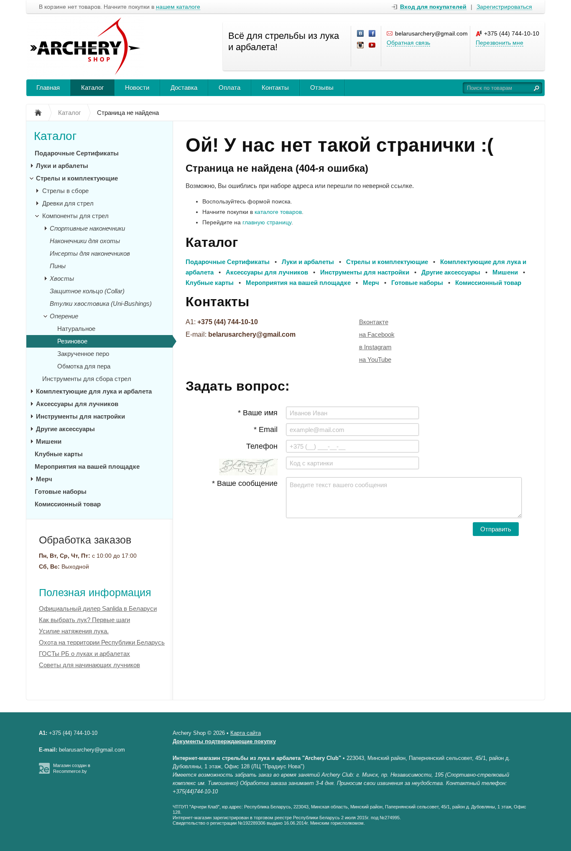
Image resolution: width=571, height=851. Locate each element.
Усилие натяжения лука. (74, 631)
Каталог (92, 87)
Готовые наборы (61, 491)
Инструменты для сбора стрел (86, 378)
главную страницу (266, 222)
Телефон (262, 446)
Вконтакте (373, 321)
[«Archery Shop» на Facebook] (372, 34)
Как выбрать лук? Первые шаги (84, 619)
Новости (137, 87)
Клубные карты (59, 453)
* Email (266, 429)
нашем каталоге (178, 7)
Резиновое (72, 341)
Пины (58, 265)
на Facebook (377, 334)
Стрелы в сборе (65, 190)
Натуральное (76, 328)
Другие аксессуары (65, 428)
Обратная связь (408, 42)
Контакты (275, 87)
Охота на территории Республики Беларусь (102, 642)
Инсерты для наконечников (90, 253)
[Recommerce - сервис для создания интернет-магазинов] (44, 772)
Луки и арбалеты (62, 165)
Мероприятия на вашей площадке (87, 466)
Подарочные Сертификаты (77, 153)
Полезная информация (95, 592)
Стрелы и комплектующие (77, 178)
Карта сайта (245, 733)
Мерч (44, 479)
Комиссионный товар (68, 504)
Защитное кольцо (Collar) (87, 291)
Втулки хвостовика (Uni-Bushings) (101, 303)
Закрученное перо (83, 353)
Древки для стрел (68, 203)
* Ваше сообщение (245, 483)
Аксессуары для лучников (77, 403)
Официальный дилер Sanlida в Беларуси (98, 608)
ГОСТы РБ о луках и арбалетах (84, 653)
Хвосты (62, 278)
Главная (48, 87)
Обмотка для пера (83, 366)
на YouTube (375, 359)
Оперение (64, 316)
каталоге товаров (278, 211)
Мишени (48, 441)
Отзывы (322, 87)
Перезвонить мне (499, 42)
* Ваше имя (258, 413)
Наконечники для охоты (85, 240)
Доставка (184, 87)
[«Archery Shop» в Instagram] (361, 45)
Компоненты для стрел (75, 215)
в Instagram (375, 347)
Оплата (229, 87)
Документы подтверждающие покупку (224, 741)
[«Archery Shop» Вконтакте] (361, 34)
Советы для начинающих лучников (89, 664)
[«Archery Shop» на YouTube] (372, 45)
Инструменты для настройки (80, 416)
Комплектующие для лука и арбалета (94, 391)
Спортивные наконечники (87, 228)
